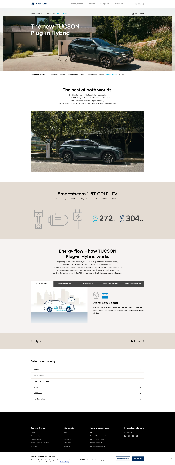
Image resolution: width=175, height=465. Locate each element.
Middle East (38, 393)
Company (104, 4)
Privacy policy (35, 436)
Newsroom (118, 4)
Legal (33, 432)
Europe (36, 369)
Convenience (92, 75)
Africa (36, 387)
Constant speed (87, 284)
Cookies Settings (123, 458)
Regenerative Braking (133, 284)
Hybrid (101, 75)
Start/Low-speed (42, 284)
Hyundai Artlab (95, 443)
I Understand (138, 458)
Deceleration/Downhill (110, 284)
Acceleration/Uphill (65, 284)
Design (63, 75)
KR (139, 4)
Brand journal (77, 4)
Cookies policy (36, 439)
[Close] (172, 458)
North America (39, 399)
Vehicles (91, 4)
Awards (67, 436)
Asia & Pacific (39, 375)
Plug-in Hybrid (111, 75)
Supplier (67, 446)
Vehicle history (69, 439)
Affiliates (67, 443)
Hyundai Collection (96, 439)
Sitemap (34, 446)
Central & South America (43, 381)
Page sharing (139, 13)
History (66, 432)
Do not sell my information (40, 443)
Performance (73, 75)
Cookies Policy (64, 462)
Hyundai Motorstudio (97, 436)
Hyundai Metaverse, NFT (98, 446)
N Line (121, 75)
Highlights (54, 75)
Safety (82, 75)
